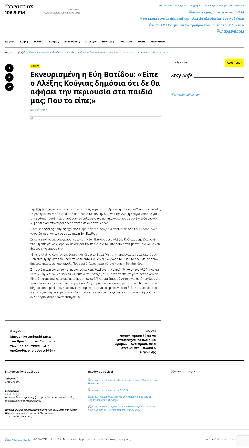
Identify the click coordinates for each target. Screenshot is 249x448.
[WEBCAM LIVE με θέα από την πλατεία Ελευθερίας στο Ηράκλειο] (192, 19)
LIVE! (159, 5)
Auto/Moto (157, 41)
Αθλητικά (126, 41)
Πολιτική (108, 41)
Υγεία (141, 41)
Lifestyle (91, 41)
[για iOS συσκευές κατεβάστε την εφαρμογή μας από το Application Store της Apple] (124, 399)
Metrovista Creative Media (230, 439)
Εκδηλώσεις (72, 41)
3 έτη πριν (41, 109)
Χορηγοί (223, 5)
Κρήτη (24, 41)
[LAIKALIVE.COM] (230, 31)
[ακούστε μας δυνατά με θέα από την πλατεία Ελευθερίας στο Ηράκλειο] (124, 383)
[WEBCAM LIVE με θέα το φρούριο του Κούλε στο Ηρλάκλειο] (196, 25)
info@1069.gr (12, 394)
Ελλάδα (38, 41)
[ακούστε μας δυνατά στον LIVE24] (216, 12)
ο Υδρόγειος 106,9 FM (175, 5)
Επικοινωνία (237, 5)
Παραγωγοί (210, 5)
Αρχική (9, 41)
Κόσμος (54, 41)
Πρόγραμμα (195, 5)
